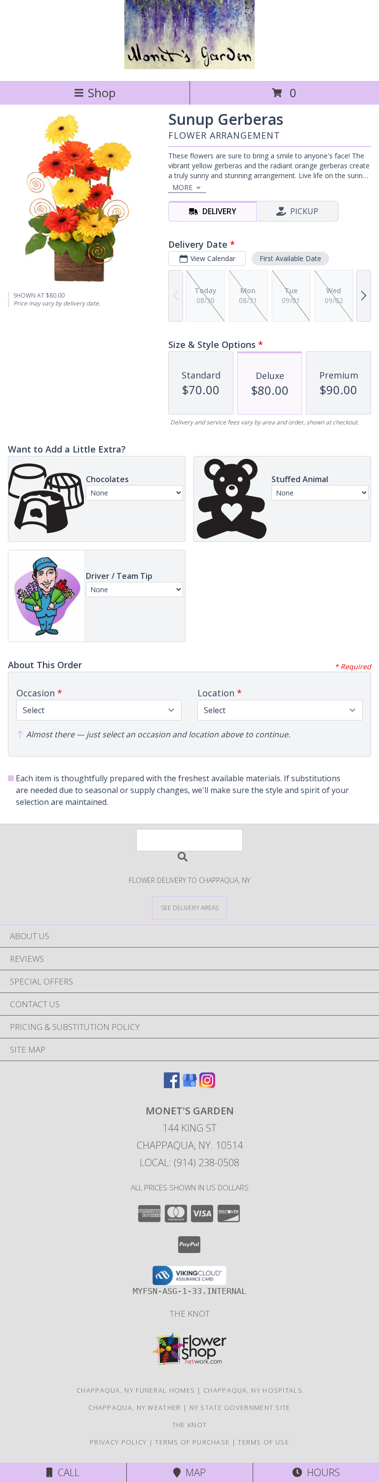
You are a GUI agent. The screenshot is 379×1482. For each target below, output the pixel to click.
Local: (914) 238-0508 (189, 1162)
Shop (101, 92)
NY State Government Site (240, 1407)
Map (193, 1472)
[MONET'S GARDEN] (189, 66)
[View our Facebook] (172, 1085)
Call (66, 1472)
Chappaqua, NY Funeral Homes (135, 1390)
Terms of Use (263, 1442)
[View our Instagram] (207, 1085)
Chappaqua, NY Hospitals (253, 1390)
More (182, 187)
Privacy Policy (118, 1442)
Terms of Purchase (192, 1442)
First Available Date (290, 258)
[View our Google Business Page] (189, 1085)
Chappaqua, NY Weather (134, 1407)
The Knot (190, 1313)
